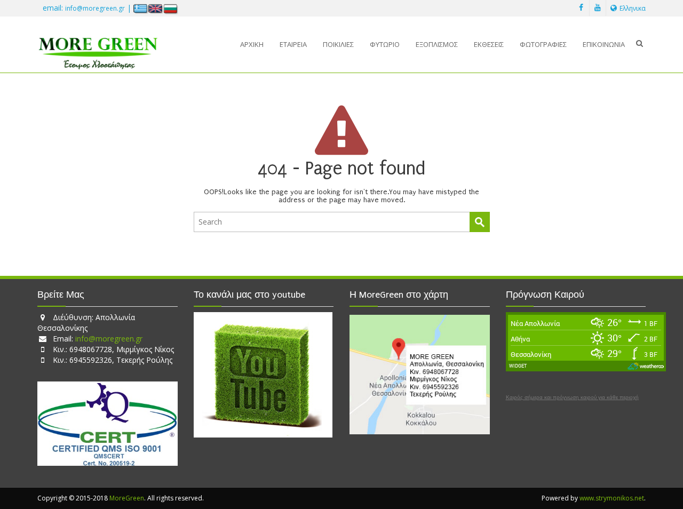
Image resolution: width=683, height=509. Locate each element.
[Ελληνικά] (140, 8)
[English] (155, 8)
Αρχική (252, 44)
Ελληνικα (633, 8)
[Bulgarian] (170, 8)
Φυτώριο (385, 44)
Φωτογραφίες (543, 44)
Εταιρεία (293, 44)
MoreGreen (126, 498)
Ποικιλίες (338, 44)
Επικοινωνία (604, 44)
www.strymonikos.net (611, 498)
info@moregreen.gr (95, 8)
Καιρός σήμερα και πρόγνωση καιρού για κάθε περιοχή (572, 397)
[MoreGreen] (97, 49)
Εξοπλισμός (437, 44)
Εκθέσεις (489, 44)
